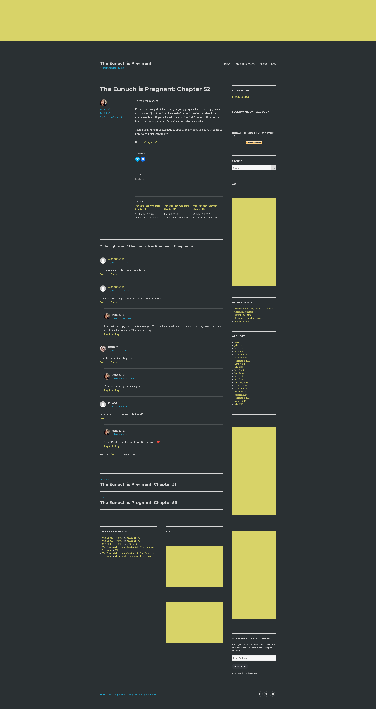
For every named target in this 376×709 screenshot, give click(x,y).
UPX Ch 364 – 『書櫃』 (112, 544)
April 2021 (239, 348)
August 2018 (240, 364)
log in (114, 454)
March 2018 (239, 379)
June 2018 (239, 370)
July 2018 (238, 367)
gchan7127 (105, 109)
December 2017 (241, 388)
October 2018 (240, 358)
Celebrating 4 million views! (247, 318)
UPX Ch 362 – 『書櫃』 (112, 538)
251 (116, 550)
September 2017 (242, 398)
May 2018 (239, 373)
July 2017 (238, 404)
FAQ (273, 64)
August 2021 (240, 342)
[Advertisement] (88, 20)
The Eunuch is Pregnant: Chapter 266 (133, 556)
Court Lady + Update (244, 315)
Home (226, 64)
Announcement (242, 321)
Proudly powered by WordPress (141, 694)
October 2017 (240, 395)
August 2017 (240, 401)
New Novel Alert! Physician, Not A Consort (254, 309)
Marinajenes (116, 258)
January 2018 (240, 385)
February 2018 (241, 382)
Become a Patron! (240, 97)
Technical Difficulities (245, 312)
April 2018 (239, 376)
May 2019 (238, 351)
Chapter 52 (150, 142)
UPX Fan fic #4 (134, 544)
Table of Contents (244, 64)
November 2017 (241, 392)
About (263, 64)
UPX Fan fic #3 (133, 541)
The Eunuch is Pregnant (126, 63)
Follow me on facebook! (251, 111)
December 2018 (241, 354)
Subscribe (240, 666)
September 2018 (242, 361)
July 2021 (238, 345)
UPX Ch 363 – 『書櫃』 (112, 541)
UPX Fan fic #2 (133, 538)
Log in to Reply (109, 274)
